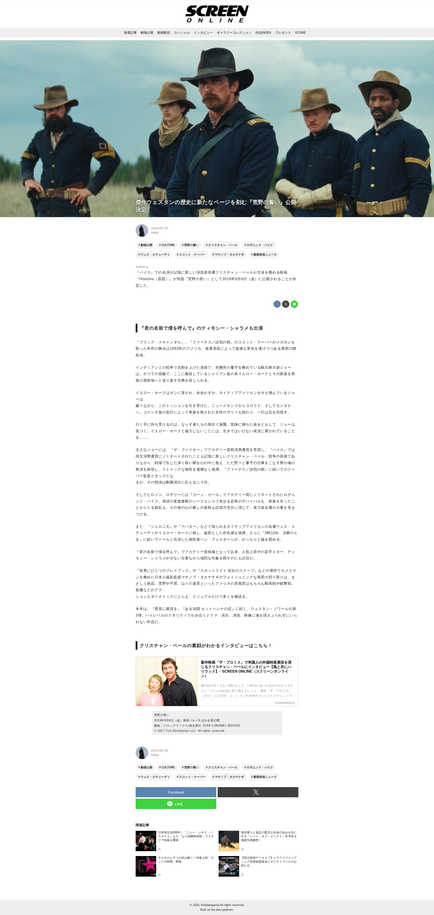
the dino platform (222, 909)
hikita (154, 232)
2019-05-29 (159, 228)
